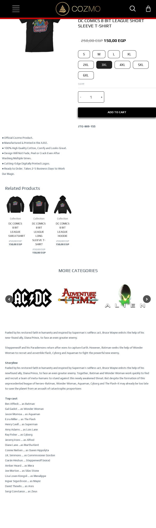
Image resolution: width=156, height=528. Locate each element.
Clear (81, 84)
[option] (31, 306)
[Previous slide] (9, 299)
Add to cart (117, 112)
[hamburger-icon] (12, 9)
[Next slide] (147, 299)
